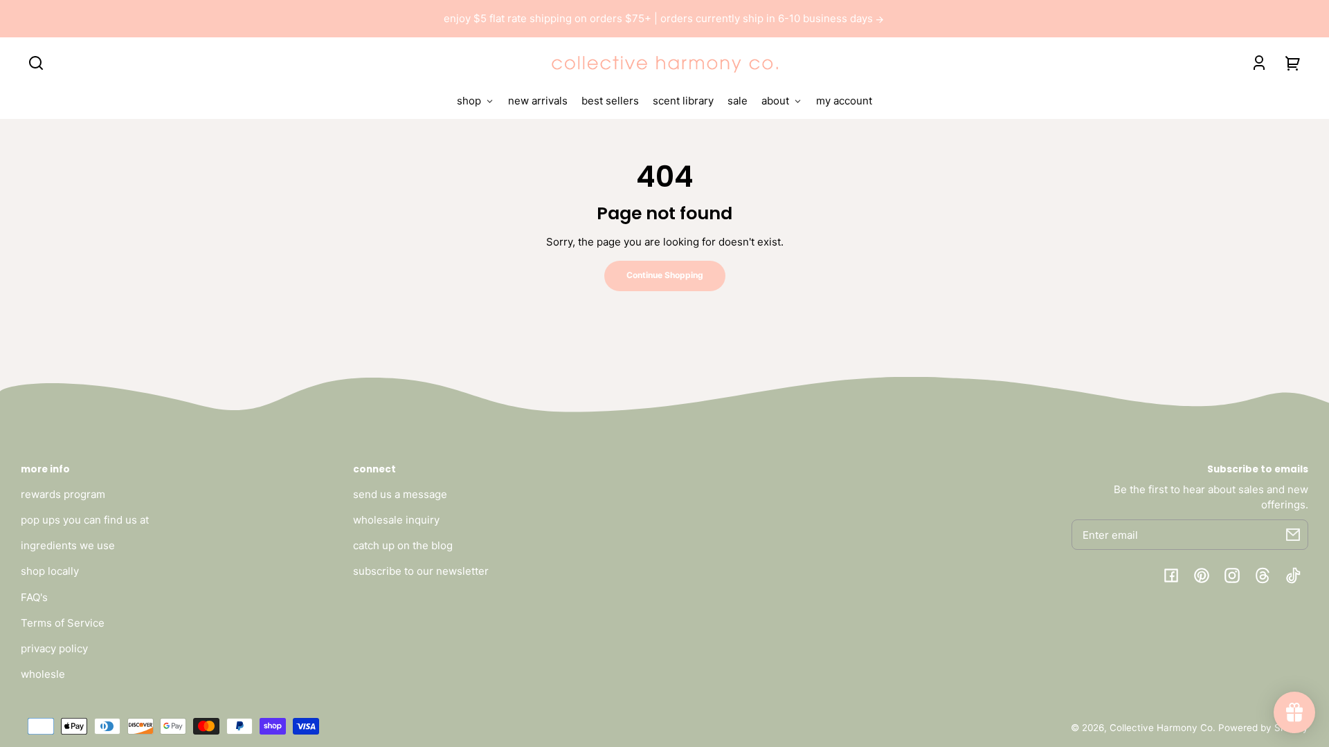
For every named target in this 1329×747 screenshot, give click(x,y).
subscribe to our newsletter (421, 571)
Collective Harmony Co (1161, 727)
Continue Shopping (664, 275)
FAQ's (34, 597)
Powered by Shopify (1263, 727)
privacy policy (54, 648)
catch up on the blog (403, 545)
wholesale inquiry (396, 519)
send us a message (400, 494)
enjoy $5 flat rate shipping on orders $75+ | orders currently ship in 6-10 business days (660, 18)
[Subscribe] (1293, 534)
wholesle (43, 674)
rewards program (63, 494)
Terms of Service (63, 622)
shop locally (50, 571)
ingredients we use (68, 545)
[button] (36, 63)
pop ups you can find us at (85, 519)
